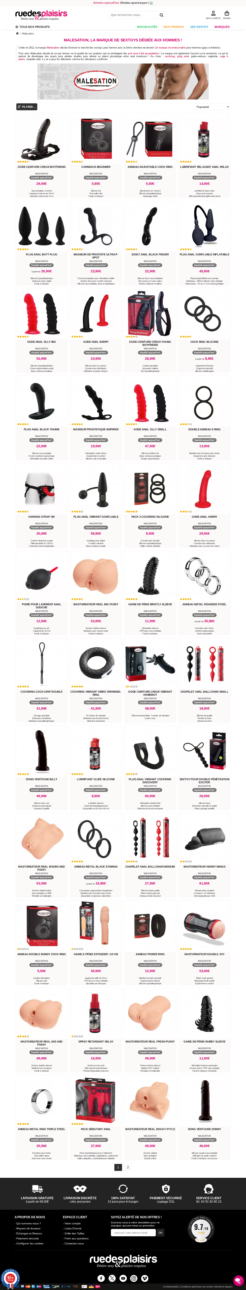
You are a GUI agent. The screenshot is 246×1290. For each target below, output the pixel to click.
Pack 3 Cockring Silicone (150, 516)
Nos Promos (174, 26)
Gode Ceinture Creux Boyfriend (41, 166)
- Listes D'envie (72, 1228)
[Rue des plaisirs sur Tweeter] (112, 1278)
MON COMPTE (213, 18)
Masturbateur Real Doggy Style (150, 1129)
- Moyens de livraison (28, 1228)
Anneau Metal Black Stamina (96, 866)
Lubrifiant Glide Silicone (96, 779)
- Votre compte (72, 1223)
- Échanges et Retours (28, 1233)
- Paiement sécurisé (27, 1238)
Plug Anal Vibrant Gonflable (95, 516)
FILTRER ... (28, 106)
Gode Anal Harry (204, 516)
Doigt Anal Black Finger (150, 254)
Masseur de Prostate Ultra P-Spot (96, 256)
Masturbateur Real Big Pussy (95, 604)
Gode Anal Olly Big (41, 341)
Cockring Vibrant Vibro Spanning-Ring (95, 693)
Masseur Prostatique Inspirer (95, 429)
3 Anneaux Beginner (96, 166)
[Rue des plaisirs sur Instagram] (134, 1278)
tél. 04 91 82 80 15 (208, 1201)
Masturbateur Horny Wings (204, 866)
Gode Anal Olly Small (150, 429)
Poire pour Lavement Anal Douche (41, 606)
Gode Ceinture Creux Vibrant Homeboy (150, 693)
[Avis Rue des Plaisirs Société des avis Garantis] (201, 1229)
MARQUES (222, 26)
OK (160, 1232)
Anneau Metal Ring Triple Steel (41, 1129)
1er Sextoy (199, 26)
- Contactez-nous (73, 1243)
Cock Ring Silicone (204, 341)
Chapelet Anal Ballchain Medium (150, 866)
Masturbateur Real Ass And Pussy (41, 1043)
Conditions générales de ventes (196, 1286)
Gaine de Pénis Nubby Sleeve (204, 1041)
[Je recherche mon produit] (162, 16)
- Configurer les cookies (29, 1243)
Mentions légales (224, 1286)
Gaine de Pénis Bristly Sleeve (150, 604)
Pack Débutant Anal (96, 1129)
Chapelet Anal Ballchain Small (204, 691)
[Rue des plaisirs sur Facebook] (101, 1278)
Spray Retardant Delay (95, 1041)
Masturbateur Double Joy (204, 954)
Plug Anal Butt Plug (41, 254)
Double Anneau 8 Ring (204, 429)
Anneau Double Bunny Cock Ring (41, 954)
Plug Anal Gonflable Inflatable (204, 254)
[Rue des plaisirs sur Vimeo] (145, 1278)
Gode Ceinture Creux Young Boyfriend (150, 343)
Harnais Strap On (41, 516)
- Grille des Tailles (73, 1233)
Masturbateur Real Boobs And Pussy (41, 868)
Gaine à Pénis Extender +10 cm (96, 954)
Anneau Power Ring (150, 954)
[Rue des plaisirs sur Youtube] (123, 1278)
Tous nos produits (34, 26)
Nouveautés (147, 26)
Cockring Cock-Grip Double (41, 691)
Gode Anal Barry (96, 341)
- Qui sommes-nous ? (28, 1223)
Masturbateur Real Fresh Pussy (150, 1041)
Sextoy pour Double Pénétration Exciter (204, 781)
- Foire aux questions (76, 1238)
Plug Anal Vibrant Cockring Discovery (150, 781)
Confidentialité (170, 1286)
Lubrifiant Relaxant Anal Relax (204, 166)
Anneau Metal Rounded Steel (204, 604)
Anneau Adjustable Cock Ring (150, 166)
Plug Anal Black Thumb (41, 429)
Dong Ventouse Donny (204, 1129)
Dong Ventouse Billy (41, 779)
